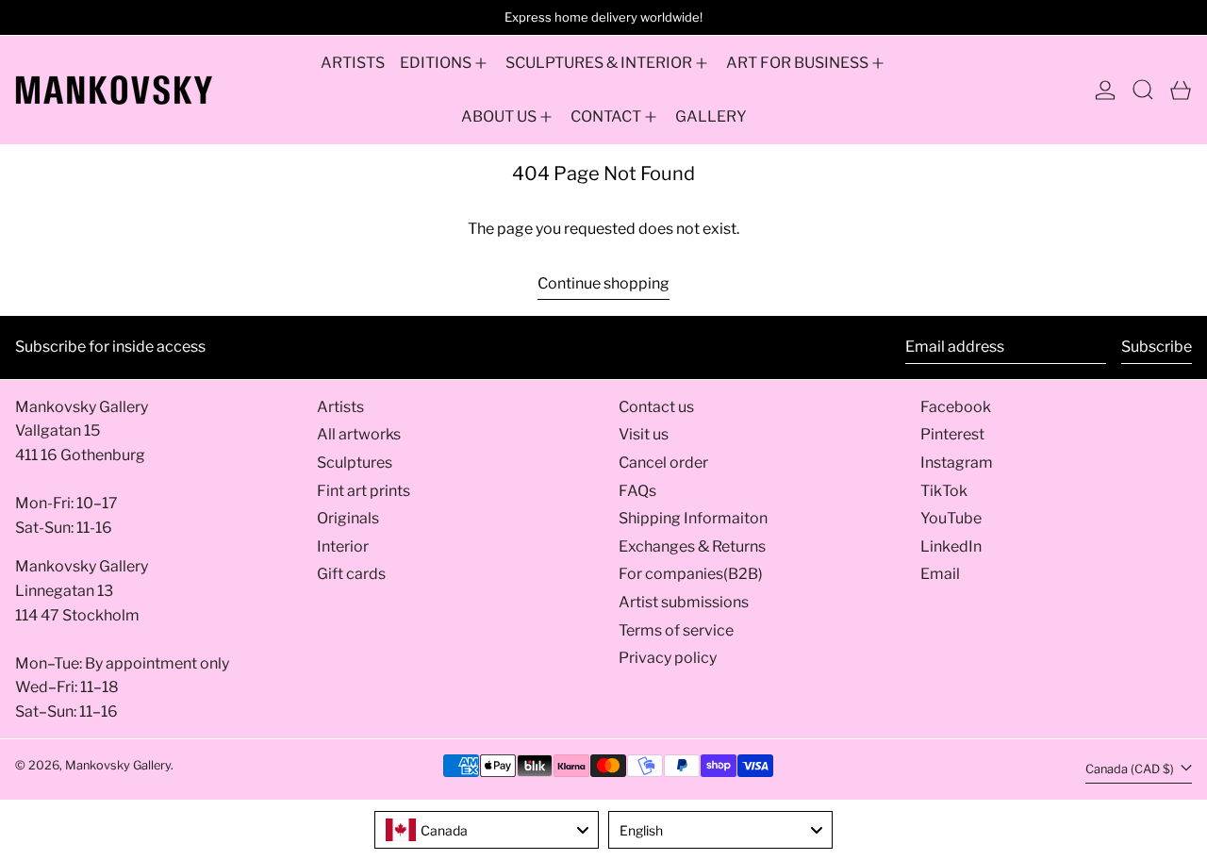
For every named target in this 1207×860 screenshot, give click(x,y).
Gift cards (351, 574)
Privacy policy (668, 658)
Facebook (955, 407)
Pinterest (952, 434)
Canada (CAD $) (1131, 769)
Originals (348, 518)
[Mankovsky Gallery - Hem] (114, 90)
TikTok (943, 491)
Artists (340, 407)
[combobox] (486, 830)
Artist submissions (684, 602)
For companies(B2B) (691, 574)
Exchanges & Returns (692, 546)
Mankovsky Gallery (118, 765)
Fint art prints (363, 491)
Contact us (656, 407)
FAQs (637, 491)
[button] (1143, 90)
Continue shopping (603, 283)
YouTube (951, 518)
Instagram (956, 462)
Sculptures (354, 462)
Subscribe (1156, 347)
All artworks (359, 434)
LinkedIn (951, 546)
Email (940, 574)
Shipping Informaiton (693, 518)
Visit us (644, 434)
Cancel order (663, 462)
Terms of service (676, 630)
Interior (343, 546)
